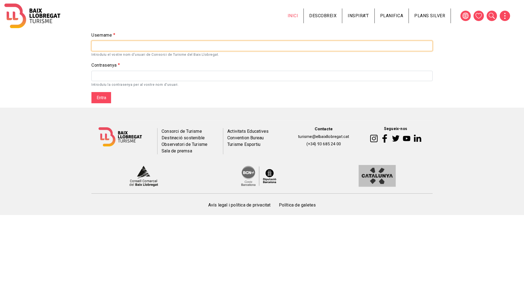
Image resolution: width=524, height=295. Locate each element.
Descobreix (323, 15)
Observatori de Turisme (184, 144)
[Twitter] (396, 138)
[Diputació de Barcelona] (258, 175)
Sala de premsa (177, 151)
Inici (293, 15)
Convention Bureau (245, 137)
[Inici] (32, 16)
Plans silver (429, 15)
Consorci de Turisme (182, 131)
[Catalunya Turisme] (377, 175)
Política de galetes (297, 205)
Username (101, 35)
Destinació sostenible (183, 137)
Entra (101, 97)
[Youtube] (407, 138)
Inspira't (358, 15)
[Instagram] (374, 138)
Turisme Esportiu (243, 144)
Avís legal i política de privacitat (239, 205)
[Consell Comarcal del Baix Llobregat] (144, 175)
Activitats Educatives (248, 131)
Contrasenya (104, 65)
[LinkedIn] (417, 138)
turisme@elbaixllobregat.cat (323, 136)
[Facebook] (384, 138)
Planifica (391, 15)
